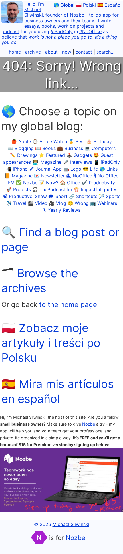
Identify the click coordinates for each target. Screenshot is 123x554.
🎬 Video (37, 203)
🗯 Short (58, 196)
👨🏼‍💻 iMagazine (46, 162)
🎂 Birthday (99, 141)
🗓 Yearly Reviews (61, 210)
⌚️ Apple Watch (49, 141)
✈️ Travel (16, 203)
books (48, 26)
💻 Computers (100, 148)
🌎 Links (108, 169)
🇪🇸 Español (109, 5)
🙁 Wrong (78, 203)
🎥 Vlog (57, 203)
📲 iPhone (16, 169)
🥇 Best (76, 141)
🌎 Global (63, 5)
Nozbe (77, 15)
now (66, 52)
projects (85, 26)
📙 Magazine (19, 176)
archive (33, 52)
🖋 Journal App (45, 169)
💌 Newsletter (49, 176)
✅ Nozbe (26, 182)
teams (88, 20)
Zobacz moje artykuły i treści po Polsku (50, 343)
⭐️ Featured (52, 155)
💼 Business (70, 148)
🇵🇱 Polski (86, 5)
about (51, 52)
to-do (95, 15)
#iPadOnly (62, 31)
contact (84, 52)
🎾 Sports (109, 196)
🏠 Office (70, 182)
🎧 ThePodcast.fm (52, 189)
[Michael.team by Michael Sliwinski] (12, 13)
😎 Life (90, 169)
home (15, 52)
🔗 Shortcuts (83, 196)
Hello (29, 4)
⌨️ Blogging (20, 148)
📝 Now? (48, 182)
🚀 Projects (18, 189)
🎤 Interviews (77, 162)
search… (105, 52)
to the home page (68, 304)
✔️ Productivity (98, 182)
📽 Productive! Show (25, 196)
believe (9, 37)
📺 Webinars (103, 203)
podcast (10, 31)
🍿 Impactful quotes (95, 189)
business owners (42, 20)
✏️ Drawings (23, 155)
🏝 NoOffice (79, 176)
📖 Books (45, 148)
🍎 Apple (21, 141)
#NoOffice (90, 31)
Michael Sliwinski (33, 12)
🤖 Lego (72, 169)
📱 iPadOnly (107, 162)
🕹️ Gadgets (79, 155)
